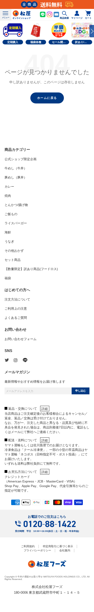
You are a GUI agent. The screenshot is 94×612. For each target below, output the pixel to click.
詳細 (44, 409)
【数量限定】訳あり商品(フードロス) (31, 269)
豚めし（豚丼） (16, 177)
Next (91, 31)
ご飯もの (11, 214)
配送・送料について (22, 440)
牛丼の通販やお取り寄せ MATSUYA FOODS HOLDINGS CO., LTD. (52, 576)
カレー (9, 186)
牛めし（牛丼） (16, 168)
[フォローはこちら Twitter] (9, 360)
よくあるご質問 (16, 318)
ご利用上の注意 (16, 308)
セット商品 (13, 260)
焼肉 (8, 196)
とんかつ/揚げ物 (16, 205)
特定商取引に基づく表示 (58, 546)
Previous (2, 31)
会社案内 (64, 550)
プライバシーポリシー (37, 550)
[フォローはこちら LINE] (27, 360)
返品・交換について (22, 408)
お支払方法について (22, 472)
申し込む (80, 390)
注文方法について (17, 299)
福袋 (8, 278)
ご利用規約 (28, 546)
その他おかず (14, 250)
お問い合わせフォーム (21, 339)
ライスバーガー (16, 223)
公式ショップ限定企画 (21, 159)
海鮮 (8, 232)
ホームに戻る (47, 98)
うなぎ (9, 241)
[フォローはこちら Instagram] (18, 360)
